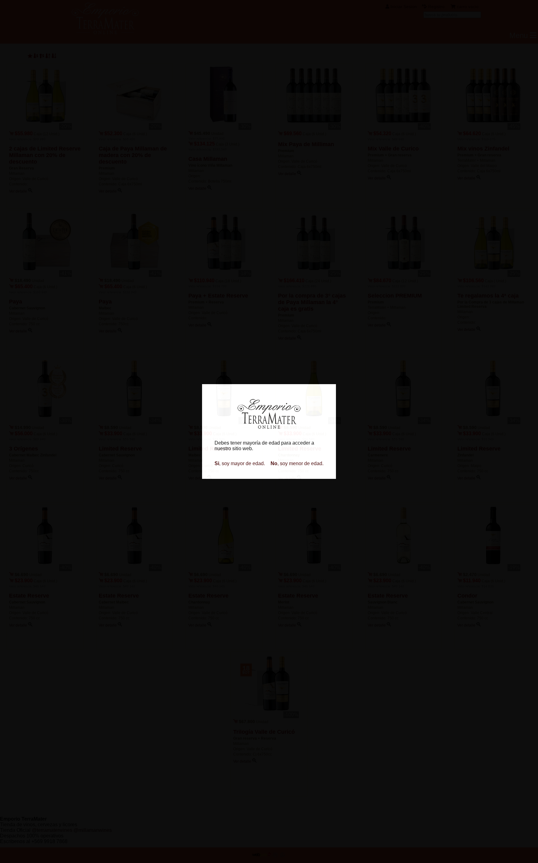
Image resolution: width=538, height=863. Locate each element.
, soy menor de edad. (297, 463)
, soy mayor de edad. (240, 463)
